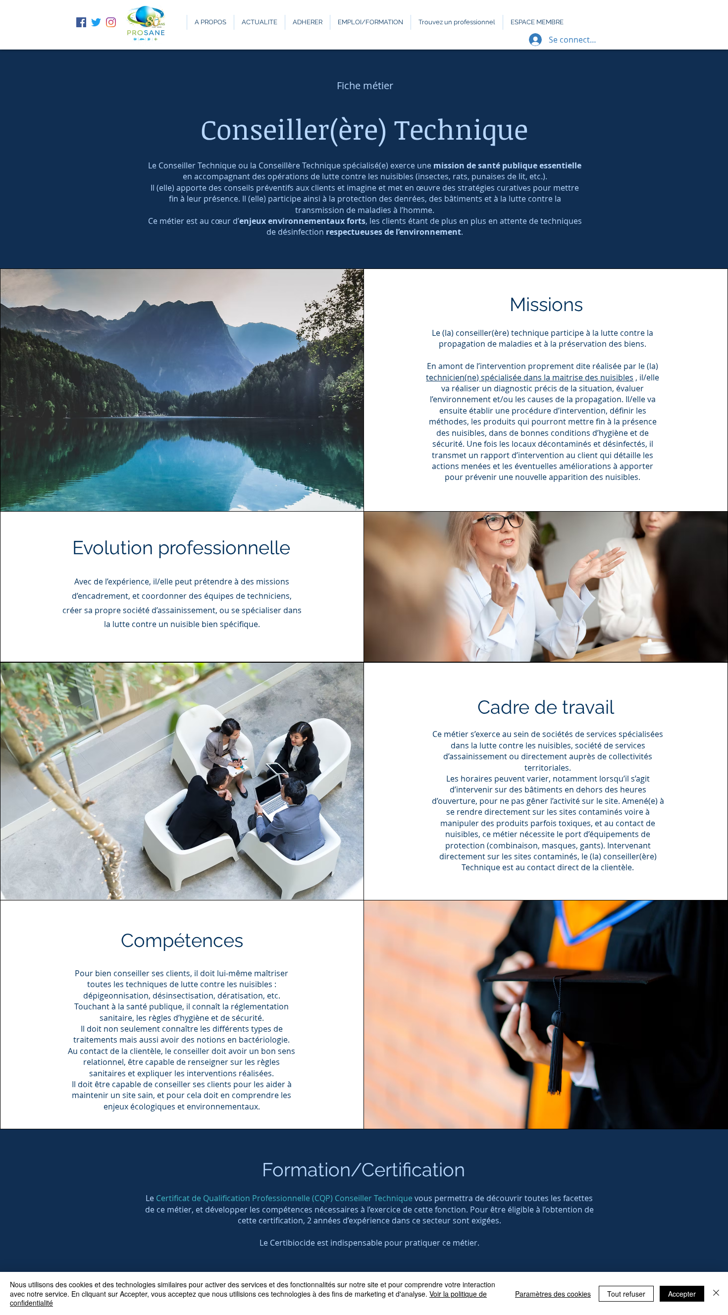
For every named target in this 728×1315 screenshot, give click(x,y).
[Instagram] (111, 22)
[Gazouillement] (96, 22)
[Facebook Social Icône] (81, 22)
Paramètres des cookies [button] (553, 1294)
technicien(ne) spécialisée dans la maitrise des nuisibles (529, 377)
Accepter (682, 1294)
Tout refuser (626, 1294)
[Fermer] (716, 1293)
